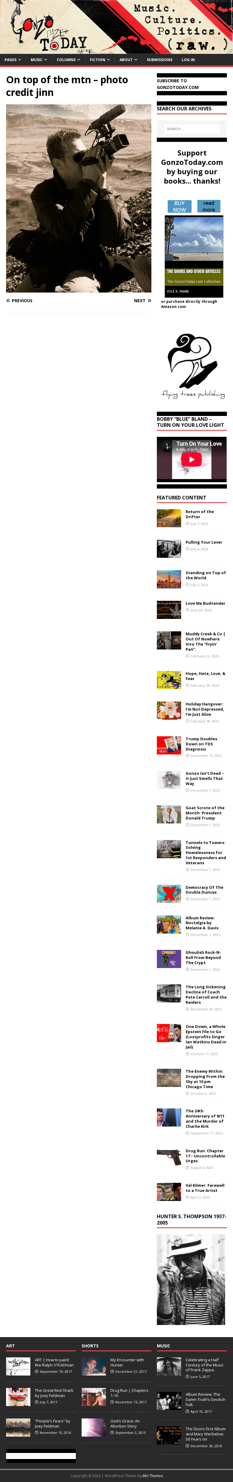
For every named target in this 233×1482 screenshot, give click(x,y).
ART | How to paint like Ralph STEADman (54, 1362)
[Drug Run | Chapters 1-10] (94, 1402)
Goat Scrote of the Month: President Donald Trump (205, 813)
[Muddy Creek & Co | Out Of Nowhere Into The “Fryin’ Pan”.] (169, 646)
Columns (66, 59)
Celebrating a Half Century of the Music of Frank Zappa (205, 1365)
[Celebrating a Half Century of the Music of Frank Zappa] (169, 1372)
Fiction (97, 59)
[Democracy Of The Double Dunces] (169, 899)
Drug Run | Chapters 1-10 (129, 1393)
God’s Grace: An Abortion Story (125, 1423)
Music (36, 59)
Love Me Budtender (206, 603)
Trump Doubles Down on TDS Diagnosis (201, 744)
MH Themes (153, 1475)
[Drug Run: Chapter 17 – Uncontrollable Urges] (169, 1163)
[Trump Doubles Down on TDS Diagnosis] (169, 751)
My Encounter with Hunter (127, 1362)
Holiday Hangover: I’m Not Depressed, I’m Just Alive (205, 709)
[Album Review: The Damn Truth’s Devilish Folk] (169, 1406)
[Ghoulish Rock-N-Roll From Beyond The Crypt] (169, 964)
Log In (188, 59)
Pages (10, 59)
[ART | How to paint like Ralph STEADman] (18, 1372)
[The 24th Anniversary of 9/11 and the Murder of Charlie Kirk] (169, 1123)
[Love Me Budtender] (169, 615)
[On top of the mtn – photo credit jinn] (78, 289)
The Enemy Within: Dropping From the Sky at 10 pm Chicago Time (205, 1078)
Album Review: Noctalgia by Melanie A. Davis (202, 923)
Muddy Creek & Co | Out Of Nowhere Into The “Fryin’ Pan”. (205, 641)
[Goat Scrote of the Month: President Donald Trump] (169, 820)
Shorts (90, 1346)
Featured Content (181, 497)
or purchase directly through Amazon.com (189, 304)
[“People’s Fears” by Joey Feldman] (18, 1433)
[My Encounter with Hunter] (94, 1372)
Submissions (159, 59)
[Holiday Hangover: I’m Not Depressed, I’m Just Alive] (169, 716)
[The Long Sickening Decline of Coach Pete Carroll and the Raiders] (169, 999)
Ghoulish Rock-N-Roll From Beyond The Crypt (203, 957)
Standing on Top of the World (206, 575)
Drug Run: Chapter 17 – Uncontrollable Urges (205, 1156)
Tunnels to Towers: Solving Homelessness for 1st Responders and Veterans (206, 853)
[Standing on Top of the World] (169, 585)
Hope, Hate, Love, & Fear (205, 676)
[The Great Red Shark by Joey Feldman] (18, 1402)
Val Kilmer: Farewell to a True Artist (205, 1188)
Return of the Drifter (200, 514)
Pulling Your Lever (204, 542)
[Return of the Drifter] (169, 524)
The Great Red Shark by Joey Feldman (54, 1393)
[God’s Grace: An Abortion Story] (94, 1433)
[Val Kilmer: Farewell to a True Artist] (169, 1197)
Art (10, 1346)
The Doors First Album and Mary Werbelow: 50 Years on (206, 1434)
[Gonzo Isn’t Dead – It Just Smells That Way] (169, 785)
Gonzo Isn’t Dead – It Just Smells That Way (205, 778)
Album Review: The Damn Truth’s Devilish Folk (205, 1399)
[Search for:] (191, 129)
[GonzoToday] (116, 50)
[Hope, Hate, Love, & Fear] (169, 686)
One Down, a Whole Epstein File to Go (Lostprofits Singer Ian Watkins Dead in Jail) (206, 1037)
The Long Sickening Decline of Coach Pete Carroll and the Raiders (206, 994)
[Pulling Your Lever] (169, 554)
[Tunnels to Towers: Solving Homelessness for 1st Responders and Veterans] (169, 854)
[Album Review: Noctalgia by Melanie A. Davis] (169, 930)
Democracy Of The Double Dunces (204, 890)
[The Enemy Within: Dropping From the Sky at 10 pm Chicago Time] (169, 1083)
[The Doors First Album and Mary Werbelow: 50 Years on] (169, 1441)
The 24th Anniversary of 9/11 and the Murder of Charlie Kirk (205, 1118)
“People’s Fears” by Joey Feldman (52, 1423)
